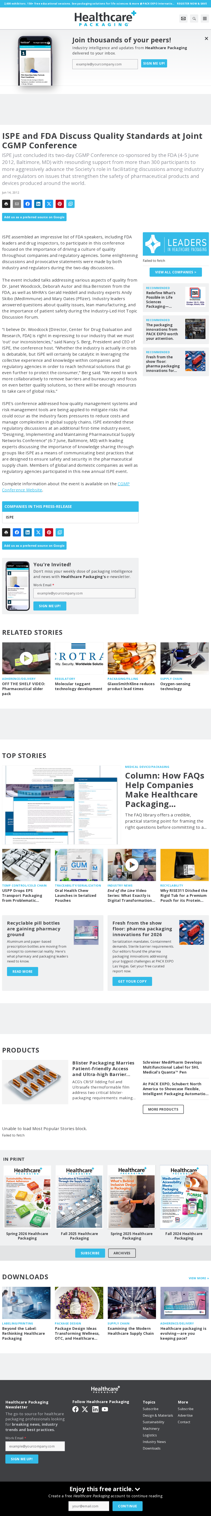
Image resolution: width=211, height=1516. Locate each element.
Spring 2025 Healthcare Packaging (132, 1236)
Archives (122, 1253)
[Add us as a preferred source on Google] (70, 204)
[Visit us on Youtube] (105, 1409)
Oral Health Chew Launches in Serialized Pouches (75, 895)
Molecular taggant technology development (79, 686)
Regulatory (65, 679)
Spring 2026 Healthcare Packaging (27, 1236)
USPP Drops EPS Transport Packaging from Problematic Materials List (22, 895)
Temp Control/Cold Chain (24, 885)
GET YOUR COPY (132, 981)
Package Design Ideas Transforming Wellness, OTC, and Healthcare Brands (77, 1333)
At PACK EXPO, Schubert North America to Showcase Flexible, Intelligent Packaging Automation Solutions (175, 1089)
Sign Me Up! (154, 63)
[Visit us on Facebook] (75, 1409)
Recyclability (171, 885)
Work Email (43, 585)
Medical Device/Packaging (147, 767)
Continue (127, 1506)
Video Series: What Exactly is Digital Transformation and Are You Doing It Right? (130, 895)
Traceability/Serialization (78, 885)
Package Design (68, 1323)
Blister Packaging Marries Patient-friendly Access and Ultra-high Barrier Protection (103, 1068)
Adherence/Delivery (18, 679)
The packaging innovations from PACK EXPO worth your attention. (162, 332)
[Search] (194, 18)
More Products (163, 1109)
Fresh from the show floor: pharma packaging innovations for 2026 (163, 364)
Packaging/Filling (123, 679)
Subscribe (90, 1253)
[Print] (6, 204)
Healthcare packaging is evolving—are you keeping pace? (183, 1333)
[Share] (27, 204)
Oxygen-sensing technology (175, 686)
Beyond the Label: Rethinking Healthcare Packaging (23, 1333)
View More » (199, 1278)
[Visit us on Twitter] (85, 1409)
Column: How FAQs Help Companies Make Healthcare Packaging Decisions (164, 790)
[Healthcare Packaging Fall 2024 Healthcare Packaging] (184, 1197)
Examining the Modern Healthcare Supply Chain (131, 1331)
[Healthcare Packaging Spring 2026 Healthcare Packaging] (27, 1197)
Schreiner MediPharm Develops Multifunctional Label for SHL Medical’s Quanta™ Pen (172, 1067)
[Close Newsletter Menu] (206, 38)
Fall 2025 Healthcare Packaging (79, 1236)
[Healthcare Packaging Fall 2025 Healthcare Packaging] (79, 1197)
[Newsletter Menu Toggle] (183, 18)
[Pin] (60, 204)
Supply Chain (171, 679)
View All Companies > (175, 272)
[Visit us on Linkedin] (95, 1409)
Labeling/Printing (17, 1323)
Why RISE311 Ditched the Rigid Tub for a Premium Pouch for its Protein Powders (183, 895)
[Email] (17, 204)
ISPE (10, 517)
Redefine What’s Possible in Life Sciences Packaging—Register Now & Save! (161, 300)
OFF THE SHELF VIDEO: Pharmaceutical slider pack (23, 688)
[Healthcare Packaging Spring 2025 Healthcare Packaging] (132, 1197)
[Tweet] (49, 204)
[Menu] (205, 18)
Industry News (120, 885)
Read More (23, 971)
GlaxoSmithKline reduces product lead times (131, 686)
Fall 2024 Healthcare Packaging (183, 1236)
